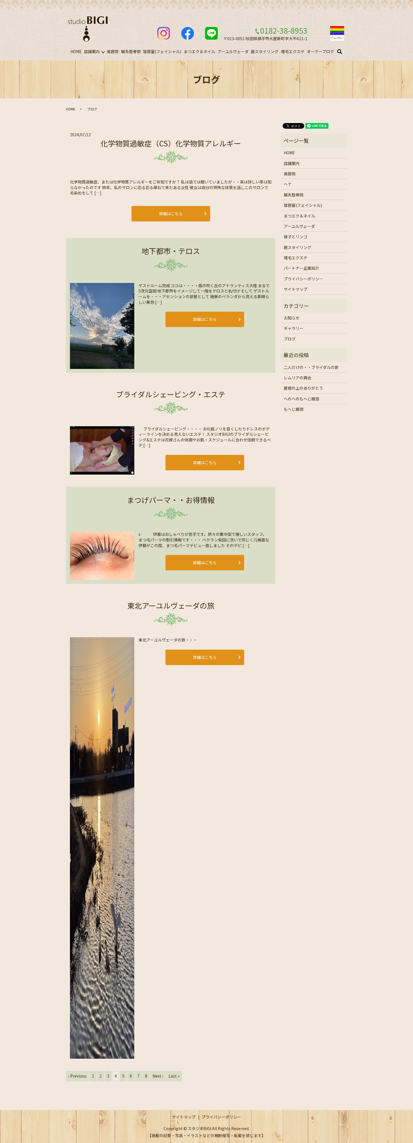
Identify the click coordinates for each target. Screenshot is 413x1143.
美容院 (113, 51)
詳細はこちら (171, 213)
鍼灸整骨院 (131, 51)
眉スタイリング (264, 51)
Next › (158, 1076)
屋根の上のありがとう (303, 388)
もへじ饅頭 (293, 409)
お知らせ (291, 318)
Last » (174, 1076)
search (343, 52)
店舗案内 (92, 51)
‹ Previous (77, 1076)
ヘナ (288, 184)
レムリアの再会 (297, 377)
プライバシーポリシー (303, 279)
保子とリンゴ (295, 236)
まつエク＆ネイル (199, 51)
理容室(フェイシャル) (162, 51)
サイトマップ (295, 289)
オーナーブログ (320, 51)
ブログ (290, 339)
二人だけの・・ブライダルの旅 (311, 367)
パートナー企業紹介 (301, 268)
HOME (76, 51)
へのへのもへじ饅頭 (301, 399)
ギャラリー (293, 328)
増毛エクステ (293, 51)
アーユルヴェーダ (233, 51)
